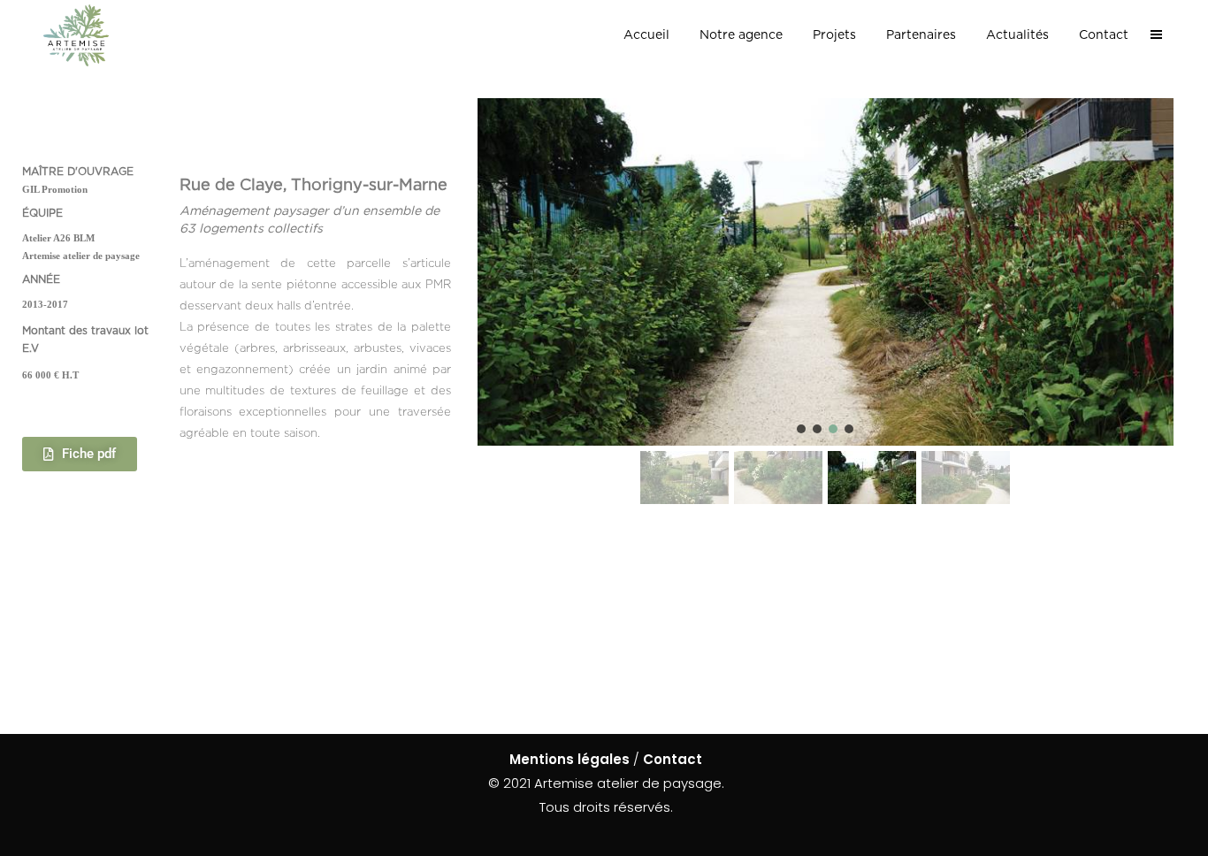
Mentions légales (569, 759)
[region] (826, 303)
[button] (801, 428)
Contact (672, 759)
